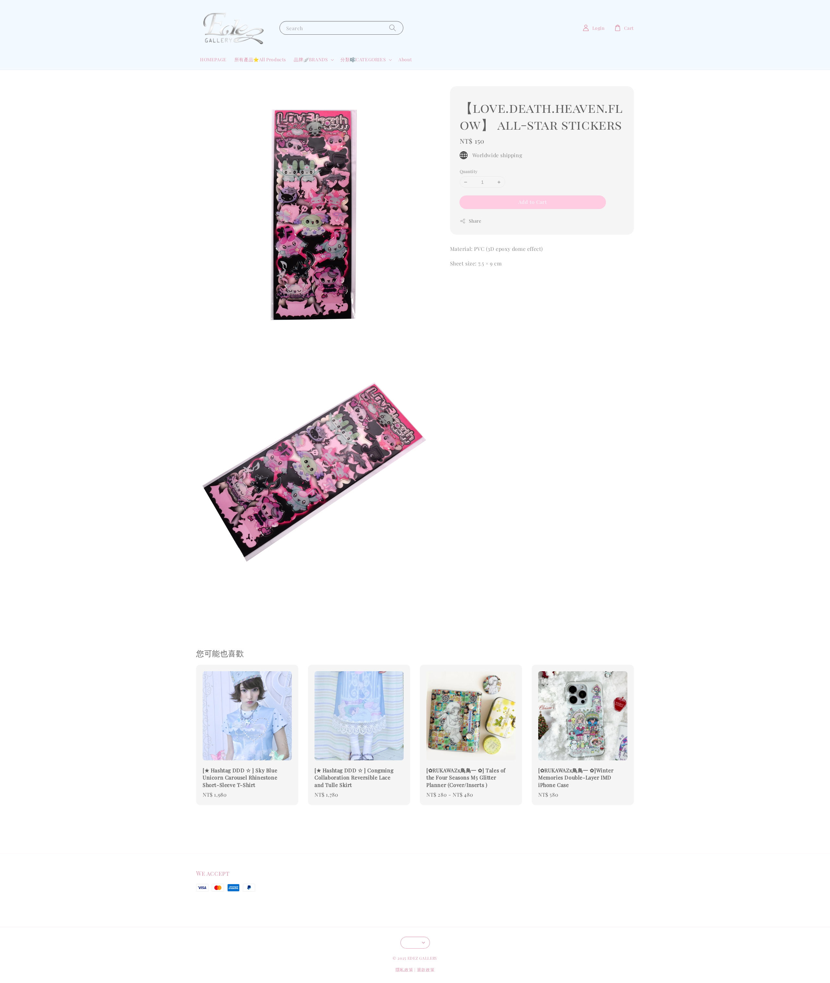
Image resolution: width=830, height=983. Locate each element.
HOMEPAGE (213, 59)
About (405, 59)
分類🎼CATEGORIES (363, 60)
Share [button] (475, 221)
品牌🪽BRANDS (311, 60)
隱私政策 (404, 969)
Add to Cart (532, 202)
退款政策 (426, 969)
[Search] (392, 27)
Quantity (469, 171)
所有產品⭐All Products (260, 59)
